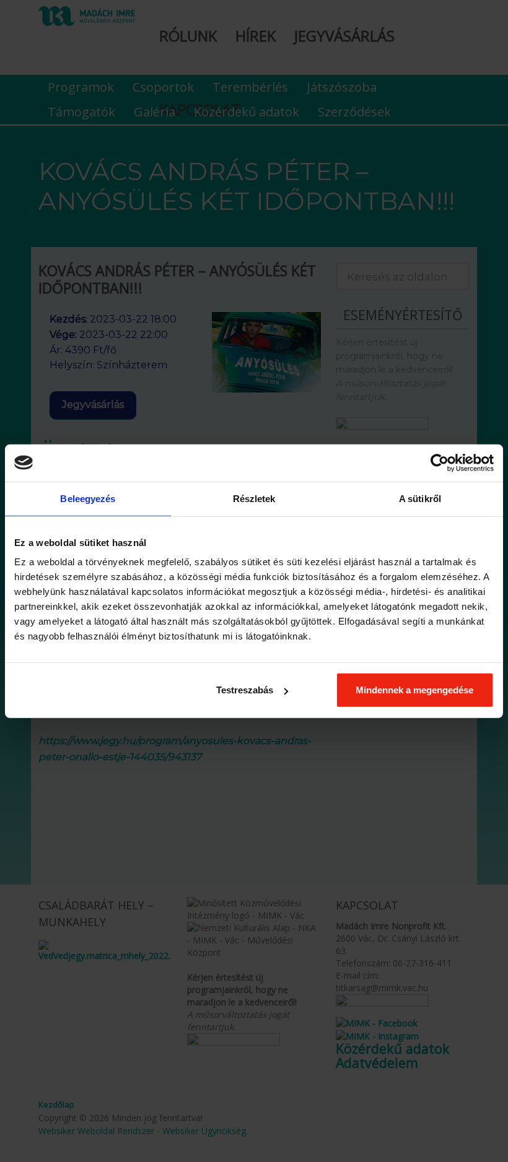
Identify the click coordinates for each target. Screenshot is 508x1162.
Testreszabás (244, 690)
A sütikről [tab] (420, 498)
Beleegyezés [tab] (87, 498)
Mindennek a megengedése (414, 690)
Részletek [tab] (254, 498)
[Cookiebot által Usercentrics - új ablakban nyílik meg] (439, 462)
